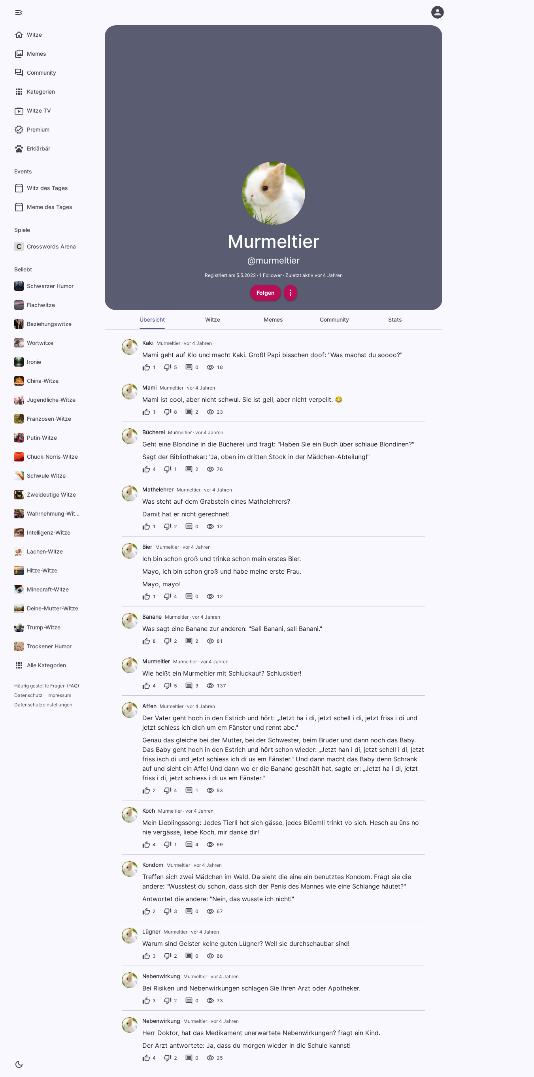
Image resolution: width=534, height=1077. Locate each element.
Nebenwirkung (161, 976)
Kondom (152, 864)
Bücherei (153, 432)
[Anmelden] (437, 12)
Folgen (266, 292)
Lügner (151, 931)
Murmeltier (156, 661)
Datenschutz (28, 695)
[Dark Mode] (19, 1064)
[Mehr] (290, 293)
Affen (149, 705)
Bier (147, 546)
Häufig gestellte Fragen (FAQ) (46, 686)
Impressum (59, 695)
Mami (149, 387)
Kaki (147, 342)
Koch (148, 810)
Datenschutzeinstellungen (43, 705)
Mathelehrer (158, 489)
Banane (152, 616)
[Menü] (19, 13)
